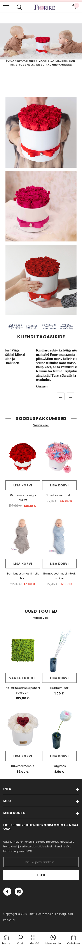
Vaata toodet (22, 678)
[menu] (6, 7)
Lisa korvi (22, 485)
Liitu (41, 875)
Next (70, 396)
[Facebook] (7, 892)
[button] (20, 940)
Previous (61, 396)
